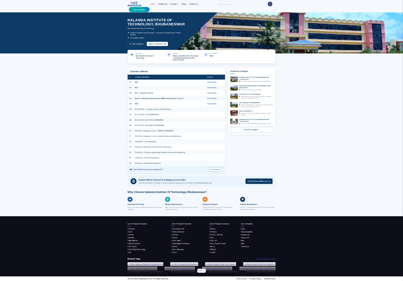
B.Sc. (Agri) (176, 240)
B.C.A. (174, 252)
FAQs (242, 243)
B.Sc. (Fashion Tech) (218, 243)
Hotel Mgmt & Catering (180, 243)
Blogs (184, 4)
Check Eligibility (247, 232)
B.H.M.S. (131, 238)
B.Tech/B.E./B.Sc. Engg (136, 249)
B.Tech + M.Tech (216, 235)
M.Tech (175, 235)
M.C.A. (212, 246)
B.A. (129, 252)
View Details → (212, 82)
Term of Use (241, 279)
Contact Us (193, 4)
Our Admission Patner (266, 259)
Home (243, 229)
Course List (245, 238)
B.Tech (131, 235)
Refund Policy (269, 279)
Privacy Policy (255, 279)
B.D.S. (130, 232)
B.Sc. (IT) (213, 240)
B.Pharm (131, 229)
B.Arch (174, 246)
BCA (136, 87)
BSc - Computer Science (144, 93)
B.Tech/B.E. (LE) (178, 229)
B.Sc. (212, 238)
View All (201, 271)
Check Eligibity (139, 10)
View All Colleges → (252, 130)
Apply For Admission (156, 44)
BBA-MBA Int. (133, 240)
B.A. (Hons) (132, 246)
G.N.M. (212, 252)
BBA (136, 82)
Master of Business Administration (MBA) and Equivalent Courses (159, 98)
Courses (173, 4)
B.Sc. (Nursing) (178, 249)
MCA (136, 104)
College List (162, 4)
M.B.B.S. (213, 249)
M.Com (212, 229)
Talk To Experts (137, 44)
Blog (242, 240)
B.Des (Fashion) (134, 243)
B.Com (174, 238)
